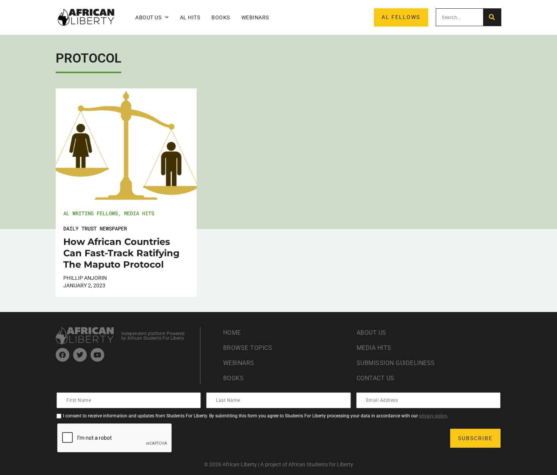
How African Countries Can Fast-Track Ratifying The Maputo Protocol (121, 253)
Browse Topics (247, 347)
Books (220, 17)
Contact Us (375, 378)
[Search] (492, 17)
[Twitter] (80, 355)
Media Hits (139, 213)
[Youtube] (97, 355)
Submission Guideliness (396, 363)
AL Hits (190, 17)
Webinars (255, 17)
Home (232, 332)
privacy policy (433, 416)
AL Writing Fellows (90, 213)
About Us (371, 332)
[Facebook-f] (62, 355)
